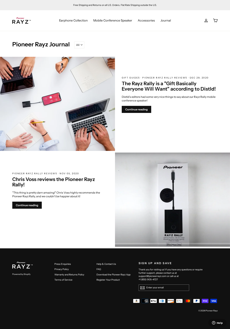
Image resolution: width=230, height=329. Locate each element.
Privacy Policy (61, 269)
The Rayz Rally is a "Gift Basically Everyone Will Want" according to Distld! (169, 86)
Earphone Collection (73, 20)
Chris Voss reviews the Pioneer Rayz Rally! (53, 182)
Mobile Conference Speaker (112, 20)
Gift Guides (131, 77)
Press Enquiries (62, 263)
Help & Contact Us (106, 263)
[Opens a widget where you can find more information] (217, 323)
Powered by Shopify (21, 274)
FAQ (98, 269)
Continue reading (136, 109)
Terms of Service (63, 279)
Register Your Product (108, 279)
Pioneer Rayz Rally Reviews (165, 77)
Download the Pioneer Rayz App (113, 274)
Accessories (146, 20)
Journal (165, 20)
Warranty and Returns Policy (69, 274)
